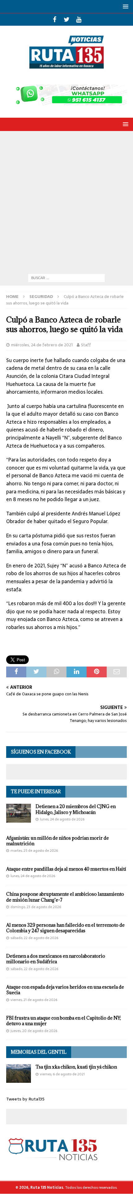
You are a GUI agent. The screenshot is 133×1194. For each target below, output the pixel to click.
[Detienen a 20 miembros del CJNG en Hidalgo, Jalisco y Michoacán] (18, 813)
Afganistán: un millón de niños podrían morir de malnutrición (57, 840)
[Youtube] (78, 19)
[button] (124, 6)
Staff (86, 345)
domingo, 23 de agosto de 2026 (36, 907)
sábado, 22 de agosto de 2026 (34, 938)
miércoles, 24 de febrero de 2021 (42, 345)
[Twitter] (66, 19)
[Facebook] (54, 19)
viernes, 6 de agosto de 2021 (62, 1074)
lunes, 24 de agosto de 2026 (62, 819)
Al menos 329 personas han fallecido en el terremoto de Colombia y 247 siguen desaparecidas (65, 928)
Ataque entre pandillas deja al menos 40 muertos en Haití (66, 869)
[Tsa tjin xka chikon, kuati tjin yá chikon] (18, 1073)
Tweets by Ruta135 (25, 1099)
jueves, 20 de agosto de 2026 (34, 1031)
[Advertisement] (66, 200)
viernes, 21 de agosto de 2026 (34, 1000)
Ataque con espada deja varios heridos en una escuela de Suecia (65, 989)
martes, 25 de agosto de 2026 (34, 850)
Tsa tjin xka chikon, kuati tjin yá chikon (76, 1067)
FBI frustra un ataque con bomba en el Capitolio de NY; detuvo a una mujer (63, 1020)
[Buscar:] (66, 277)
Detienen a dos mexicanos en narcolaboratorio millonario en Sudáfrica (55, 958)
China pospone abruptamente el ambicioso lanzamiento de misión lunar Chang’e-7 (65, 897)
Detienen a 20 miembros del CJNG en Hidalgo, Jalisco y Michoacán (76, 809)
